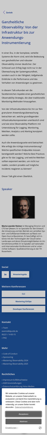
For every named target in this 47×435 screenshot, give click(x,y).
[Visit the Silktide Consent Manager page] (40, 427)
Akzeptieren (23, 414)
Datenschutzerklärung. (24, 407)
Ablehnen (23, 421)
